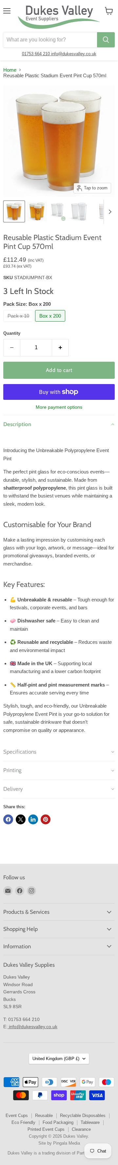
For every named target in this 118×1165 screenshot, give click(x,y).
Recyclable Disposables (83, 1115)
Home (9, 70)
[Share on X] (21, 819)
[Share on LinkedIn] (33, 819)
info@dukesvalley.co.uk (73, 53)
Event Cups (17, 1115)
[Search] (106, 39)
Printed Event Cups (46, 1129)
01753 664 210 (36, 53)
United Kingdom (55, 1058)
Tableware (90, 1122)
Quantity (11, 333)
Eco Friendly (23, 1122)
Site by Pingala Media (59, 1143)
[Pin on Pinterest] (45, 819)
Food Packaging (58, 1122)
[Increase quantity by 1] (60, 347)
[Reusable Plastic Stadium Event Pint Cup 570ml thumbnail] (14, 211)
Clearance (81, 1129)
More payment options (59, 407)
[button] (59, 424)
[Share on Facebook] (8, 819)
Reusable (44, 1115)
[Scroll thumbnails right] (109, 212)
